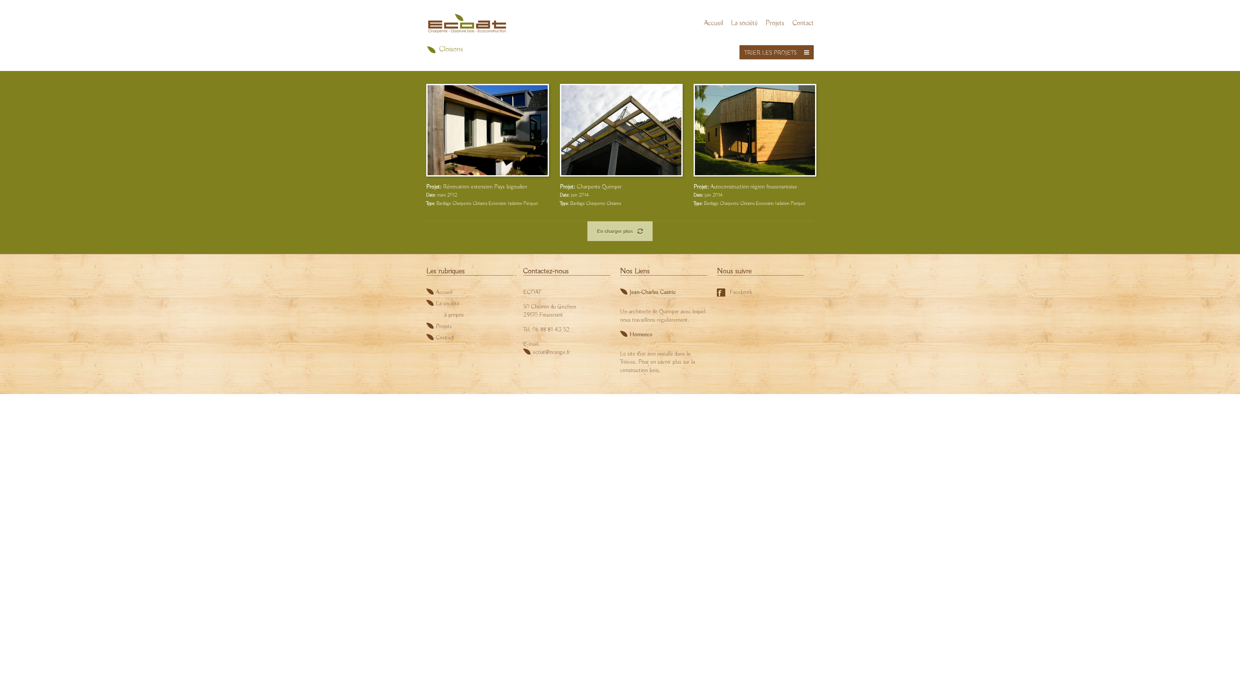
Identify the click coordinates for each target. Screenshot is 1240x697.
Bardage (444, 204)
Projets (775, 23)
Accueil (713, 23)
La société (744, 23)
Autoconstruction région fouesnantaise (753, 186)
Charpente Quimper (599, 186)
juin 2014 (574, 195)
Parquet (530, 204)
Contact (803, 23)
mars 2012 (441, 195)
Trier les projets (770, 52)
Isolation (515, 204)
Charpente (461, 204)
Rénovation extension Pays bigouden (485, 186)
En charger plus (615, 231)
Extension (497, 204)
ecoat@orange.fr (551, 352)
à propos (454, 314)
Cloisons (480, 204)
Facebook (741, 292)
